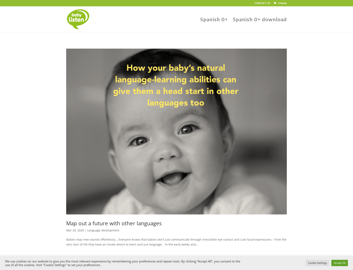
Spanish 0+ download (260, 20)
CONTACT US (262, 3)
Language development (103, 230)
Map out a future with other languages (114, 223)
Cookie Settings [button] (317, 263)
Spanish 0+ (214, 20)
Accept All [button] (339, 263)
